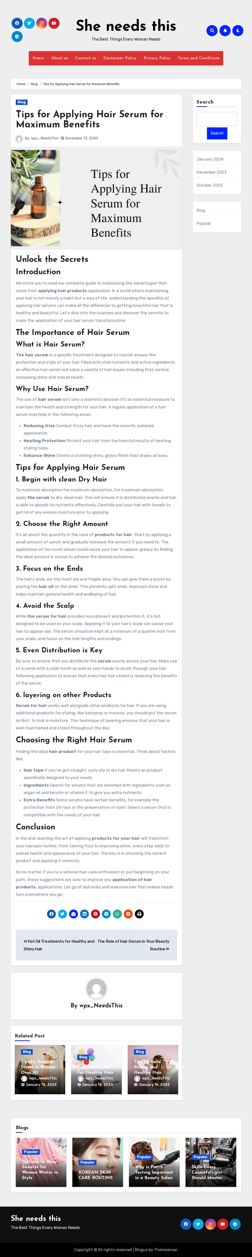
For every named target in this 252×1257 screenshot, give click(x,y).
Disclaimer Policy (119, 58)
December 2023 (212, 172)
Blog (22, 102)
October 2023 (209, 185)
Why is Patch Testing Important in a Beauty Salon (154, 1172)
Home (38, 58)
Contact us (85, 58)
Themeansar (165, 1249)
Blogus (141, 1249)
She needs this (126, 27)
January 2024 (210, 159)
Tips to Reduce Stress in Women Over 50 (38, 1067)
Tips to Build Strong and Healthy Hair (148, 1067)
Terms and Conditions (199, 58)
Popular (204, 223)
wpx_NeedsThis (45, 138)
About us (59, 58)
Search (205, 102)
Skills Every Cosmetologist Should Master (207, 1172)
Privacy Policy (157, 58)
